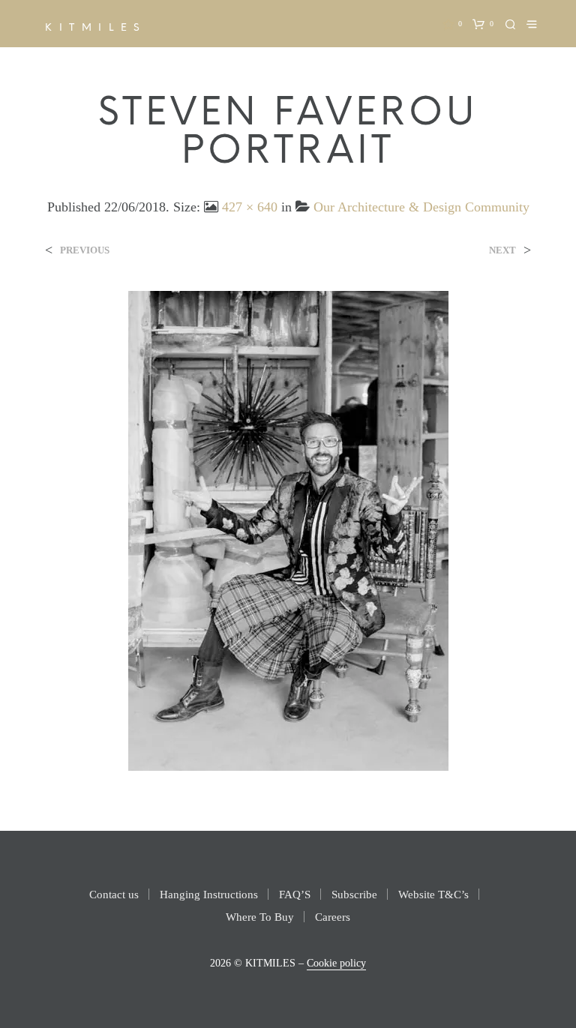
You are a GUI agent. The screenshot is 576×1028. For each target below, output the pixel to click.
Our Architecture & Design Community (422, 206)
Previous (85, 250)
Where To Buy (260, 917)
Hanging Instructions (209, 895)
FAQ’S (294, 895)
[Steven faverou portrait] (288, 529)
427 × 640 (250, 206)
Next (502, 250)
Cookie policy (336, 963)
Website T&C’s (433, 895)
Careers (332, 917)
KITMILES (96, 28)
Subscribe (354, 895)
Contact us (114, 895)
